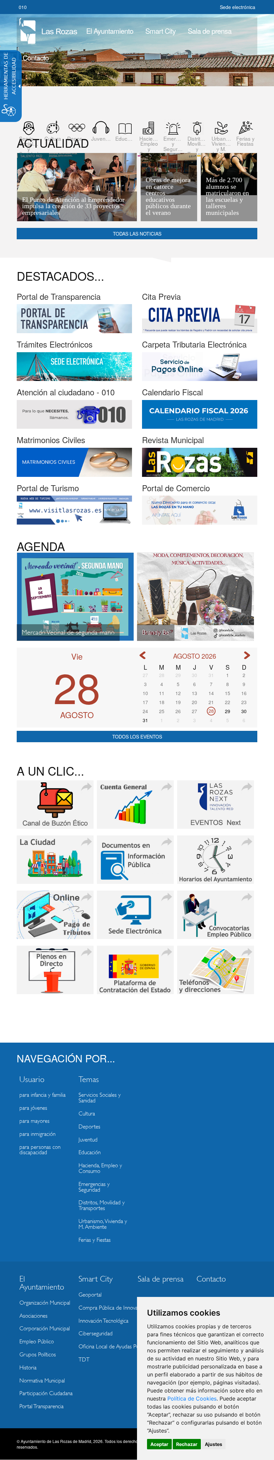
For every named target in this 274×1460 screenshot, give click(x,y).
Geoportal (90, 1295)
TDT (84, 1359)
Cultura (87, 1113)
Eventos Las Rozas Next (215, 808)
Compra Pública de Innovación (106, 1308)
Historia (27, 1367)
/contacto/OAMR (215, 863)
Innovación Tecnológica (103, 1321)
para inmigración (37, 1134)
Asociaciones (33, 1316)
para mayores (34, 1121)
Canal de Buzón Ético (55, 808)
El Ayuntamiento (109, 31)
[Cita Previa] (199, 317)
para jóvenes (33, 1108)
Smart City (160, 31)
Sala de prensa (210, 31)
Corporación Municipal (44, 1328)
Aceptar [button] (159, 1444)
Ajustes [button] (213, 1444)
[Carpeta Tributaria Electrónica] (199, 366)
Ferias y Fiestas (95, 1240)
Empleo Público (36, 1341)
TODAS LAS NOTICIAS (137, 233)
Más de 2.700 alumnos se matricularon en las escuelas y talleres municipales (227, 196)
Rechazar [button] (186, 1444)
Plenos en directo (55, 974)
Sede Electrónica (135, 919)
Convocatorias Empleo (215, 919)
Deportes (89, 1126)
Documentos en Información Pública (135, 863)
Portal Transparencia (41, 1406)
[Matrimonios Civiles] (74, 461)
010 (23, 7)
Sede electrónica (237, 7)
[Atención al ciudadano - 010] (74, 413)
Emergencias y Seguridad (94, 1187)
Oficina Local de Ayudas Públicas (106, 1346)
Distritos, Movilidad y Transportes (102, 1205)
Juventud (88, 1140)
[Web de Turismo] (74, 509)
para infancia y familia (42, 1095)
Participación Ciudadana (46, 1393)
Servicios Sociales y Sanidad (100, 1098)
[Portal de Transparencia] (74, 317)
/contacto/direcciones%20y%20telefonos (215, 974)
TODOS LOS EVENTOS (137, 736)
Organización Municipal (44, 1303)
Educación (90, 1152)
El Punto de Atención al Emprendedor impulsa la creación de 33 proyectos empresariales (73, 206)
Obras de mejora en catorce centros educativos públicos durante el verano (168, 196)
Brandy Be (155, 632)
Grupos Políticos (37, 1354)
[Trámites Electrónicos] (74, 366)
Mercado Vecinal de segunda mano (68, 632)
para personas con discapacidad (39, 1150)
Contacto (36, 57)
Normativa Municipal (42, 1380)
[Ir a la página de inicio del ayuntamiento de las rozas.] (48, 29)
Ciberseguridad (96, 1333)
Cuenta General (135, 808)
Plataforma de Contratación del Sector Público (135, 974)
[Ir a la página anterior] (142, 655)
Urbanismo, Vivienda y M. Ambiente (103, 1224)
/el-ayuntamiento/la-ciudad (55, 863)
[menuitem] (109, 30)
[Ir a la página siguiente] (247, 655)
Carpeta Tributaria (55, 919)
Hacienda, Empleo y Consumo (100, 1168)
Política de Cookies (192, 1398)
